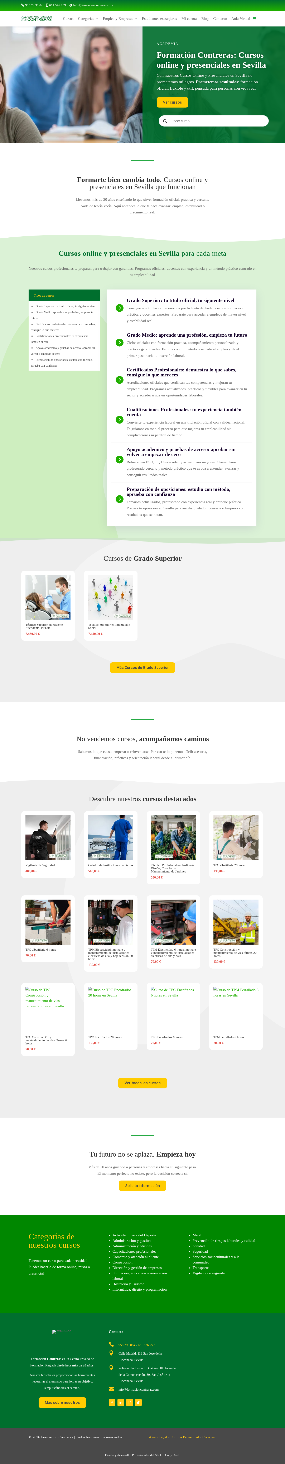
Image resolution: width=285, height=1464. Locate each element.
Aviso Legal (158, 1437)
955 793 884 (127, 1345)
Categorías (86, 18)
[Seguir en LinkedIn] (120, 1402)
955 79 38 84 (34, 5)
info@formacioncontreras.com (93, 5)
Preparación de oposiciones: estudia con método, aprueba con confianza (178, 491)
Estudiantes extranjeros (159, 18)
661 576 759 (57, 5)
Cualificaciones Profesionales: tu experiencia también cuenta (184, 412)
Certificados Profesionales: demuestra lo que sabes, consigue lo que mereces (181, 372)
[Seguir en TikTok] (138, 1402)
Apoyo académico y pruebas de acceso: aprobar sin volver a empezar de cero (181, 452)
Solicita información (142, 1185)
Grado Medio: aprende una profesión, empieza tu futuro (187, 335)
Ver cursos (172, 102)
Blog (205, 18)
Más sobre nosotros (62, 1402)
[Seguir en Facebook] (112, 1402)
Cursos (68, 18)
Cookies (208, 1437)
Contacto (220, 18)
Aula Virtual (240, 18)
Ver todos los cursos (143, 1083)
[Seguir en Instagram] (129, 1402)
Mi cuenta (189, 18)
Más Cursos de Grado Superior (142, 667)
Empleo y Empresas (118, 18)
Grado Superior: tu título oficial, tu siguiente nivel (65, 306)
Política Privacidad (184, 1437)
